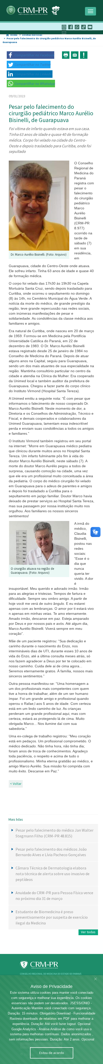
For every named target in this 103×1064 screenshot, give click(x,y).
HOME (14, 35)
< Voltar (16, 783)
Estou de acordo (51, 1052)
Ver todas (88, 932)
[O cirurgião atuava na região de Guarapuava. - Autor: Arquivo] (39, 542)
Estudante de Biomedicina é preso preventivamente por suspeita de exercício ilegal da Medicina (52, 917)
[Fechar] (95, 979)
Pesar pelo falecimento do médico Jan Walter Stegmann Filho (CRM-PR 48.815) (55, 833)
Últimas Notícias (32, 35)
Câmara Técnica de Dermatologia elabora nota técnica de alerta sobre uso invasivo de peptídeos (53, 873)
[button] (30, 55)
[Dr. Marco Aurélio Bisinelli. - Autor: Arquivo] (39, 205)
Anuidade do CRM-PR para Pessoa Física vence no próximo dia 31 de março (54, 895)
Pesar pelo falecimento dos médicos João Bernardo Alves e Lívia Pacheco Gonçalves (51, 852)
